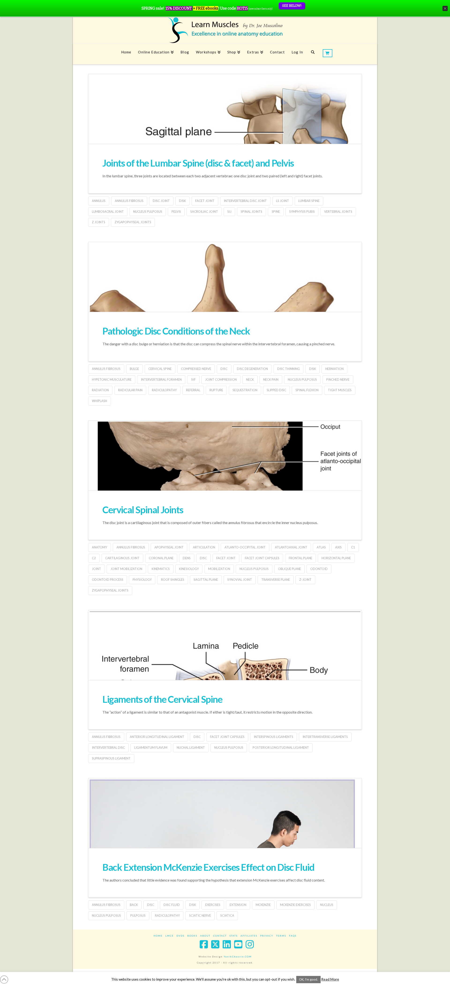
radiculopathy (164, 390)
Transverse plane (275, 579)
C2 (94, 558)
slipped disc (276, 390)
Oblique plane (289, 569)
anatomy (99, 547)
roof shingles (172, 579)
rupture (216, 390)
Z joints (98, 222)
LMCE (169, 935)
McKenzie (263, 905)
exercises (212, 905)
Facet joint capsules (262, 558)
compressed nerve (196, 369)
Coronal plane (161, 558)
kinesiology (189, 569)
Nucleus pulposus (147, 211)
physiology (142, 579)
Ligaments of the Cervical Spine (162, 699)
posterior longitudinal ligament (281, 747)
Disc (224, 369)
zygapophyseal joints (133, 222)
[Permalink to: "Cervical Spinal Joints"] (225, 483)
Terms (281, 935)
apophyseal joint (169, 547)
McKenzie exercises (295, 905)
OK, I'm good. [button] (308, 979)
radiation (100, 390)
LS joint (282, 201)
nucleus (326, 905)
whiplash (99, 401)
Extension (238, 905)
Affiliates (248, 935)
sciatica (227, 915)
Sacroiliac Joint (204, 211)
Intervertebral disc (108, 747)
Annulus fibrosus (129, 201)
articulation (204, 547)
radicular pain (130, 390)
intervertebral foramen (161, 379)
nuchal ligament (191, 747)
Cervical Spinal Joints (142, 509)
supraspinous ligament (111, 758)
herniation (334, 369)
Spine (276, 211)
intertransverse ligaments (325, 737)
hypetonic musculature (111, 379)
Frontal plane (300, 558)
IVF (193, 379)
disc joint (161, 201)
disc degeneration (252, 369)
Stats (233, 935)
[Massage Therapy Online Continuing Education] (225, 30)
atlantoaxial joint (291, 547)
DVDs (180, 935)
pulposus (138, 915)
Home (158, 935)
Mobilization (219, 569)
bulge (134, 369)
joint (96, 569)
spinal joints (251, 211)
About (205, 935)
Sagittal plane (206, 579)
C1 (353, 547)
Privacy (266, 935)
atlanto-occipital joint (245, 547)
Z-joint (305, 579)
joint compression (221, 379)
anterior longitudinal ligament (157, 737)
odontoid (319, 569)
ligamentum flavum (150, 747)
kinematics (161, 569)
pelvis (176, 211)
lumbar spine (308, 201)
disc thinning (288, 369)
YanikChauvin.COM (238, 956)
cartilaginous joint (122, 558)
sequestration (244, 390)
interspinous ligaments (273, 737)
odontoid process (107, 579)
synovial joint (239, 579)
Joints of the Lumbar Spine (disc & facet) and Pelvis (198, 163)
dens (187, 558)
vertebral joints (338, 211)
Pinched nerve (337, 379)
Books (192, 935)
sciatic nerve (200, 915)
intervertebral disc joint (245, 201)
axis (338, 547)
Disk (182, 201)
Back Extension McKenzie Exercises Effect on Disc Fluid (208, 867)
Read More (330, 979)
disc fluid (172, 905)
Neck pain (270, 379)
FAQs (292, 935)
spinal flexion (307, 390)
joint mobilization (126, 569)
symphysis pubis (302, 211)
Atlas (321, 547)
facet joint (204, 201)
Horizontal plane (336, 558)
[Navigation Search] (312, 53)
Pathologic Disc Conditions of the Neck (176, 331)
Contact (220, 935)
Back (134, 905)
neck (250, 379)
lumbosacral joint (108, 211)
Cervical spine (160, 369)
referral (193, 390)
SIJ (229, 211)
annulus (98, 201)
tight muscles (340, 390)
